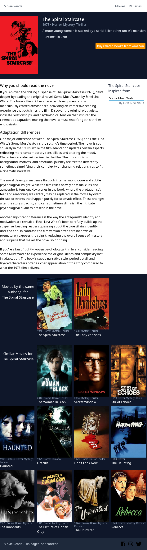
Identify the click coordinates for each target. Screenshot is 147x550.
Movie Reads (13, 6)
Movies (120, 6)
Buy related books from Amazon (120, 46)
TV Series (135, 6)
